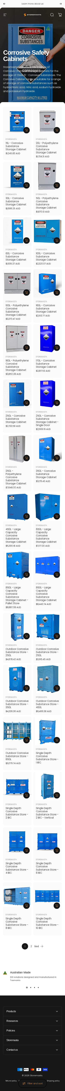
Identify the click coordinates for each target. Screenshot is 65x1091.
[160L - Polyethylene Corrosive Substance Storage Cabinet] (17, 338)
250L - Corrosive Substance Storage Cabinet (16, 419)
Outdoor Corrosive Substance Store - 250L (17, 652)
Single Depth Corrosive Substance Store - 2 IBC (17, 812)
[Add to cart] (26, 130)
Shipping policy (53, 1081)
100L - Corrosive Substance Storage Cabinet (46, 256)
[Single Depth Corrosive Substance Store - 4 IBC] (17, 841)
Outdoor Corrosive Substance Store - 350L (17, 704)
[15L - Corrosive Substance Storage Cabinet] (17, 121)
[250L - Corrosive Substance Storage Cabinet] (17, 394)
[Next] (60, 4)
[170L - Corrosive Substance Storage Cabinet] (47, 338)
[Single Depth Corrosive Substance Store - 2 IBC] (17, 786)
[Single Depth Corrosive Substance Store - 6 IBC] (47, 841)
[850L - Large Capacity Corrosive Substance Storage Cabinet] (47, 565)
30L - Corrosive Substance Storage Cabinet (16, 201)
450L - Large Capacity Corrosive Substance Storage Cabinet (16, 535)
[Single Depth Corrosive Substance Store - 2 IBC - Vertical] (47, 786)
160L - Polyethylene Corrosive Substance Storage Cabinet (17, 365)
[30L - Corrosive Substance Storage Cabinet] (17, 176)
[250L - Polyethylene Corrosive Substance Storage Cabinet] (17, 449)
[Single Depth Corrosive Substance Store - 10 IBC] (47, 896)
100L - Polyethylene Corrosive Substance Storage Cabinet (17, 310)
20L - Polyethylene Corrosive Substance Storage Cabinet (47, 147)
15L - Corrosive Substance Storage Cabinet (16, 146)
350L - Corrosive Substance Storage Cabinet (46, 474)
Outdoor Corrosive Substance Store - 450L (47, 704)
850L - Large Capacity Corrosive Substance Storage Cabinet (46, 594)
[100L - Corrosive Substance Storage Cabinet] (47, 231)
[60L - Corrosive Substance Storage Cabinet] (17, 231)
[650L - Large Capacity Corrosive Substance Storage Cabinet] (47, 507)
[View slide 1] (27, 987)
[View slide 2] (30, 987)
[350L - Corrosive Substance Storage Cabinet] (47, 449)
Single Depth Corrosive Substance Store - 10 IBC (47, 923)
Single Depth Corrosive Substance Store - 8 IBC (17, 923)
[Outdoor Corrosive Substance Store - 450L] (47, 679)
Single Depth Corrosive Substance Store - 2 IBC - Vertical (47, 812)
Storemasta (11, 139)
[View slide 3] (34, 987)
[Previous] (4, 4)
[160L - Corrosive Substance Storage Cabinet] (47, 283)
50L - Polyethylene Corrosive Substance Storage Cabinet (47, 202)
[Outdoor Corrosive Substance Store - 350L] (17, 679)
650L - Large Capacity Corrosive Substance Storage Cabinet (46, 535)
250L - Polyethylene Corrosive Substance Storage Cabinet (16, 477)
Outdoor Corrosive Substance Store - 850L (17, 756)
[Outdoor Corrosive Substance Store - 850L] (17, 731)
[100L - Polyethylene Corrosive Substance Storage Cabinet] (17, 283)
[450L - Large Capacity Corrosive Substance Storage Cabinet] (17, 507)
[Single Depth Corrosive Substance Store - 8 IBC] (17, 896)
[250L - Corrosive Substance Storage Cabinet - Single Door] (47, 394)
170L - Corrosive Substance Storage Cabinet (46, 364)
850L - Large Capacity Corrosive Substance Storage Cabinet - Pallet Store (17, 595)
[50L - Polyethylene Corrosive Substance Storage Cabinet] (47, 176)
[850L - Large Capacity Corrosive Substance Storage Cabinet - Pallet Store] (17, 565)
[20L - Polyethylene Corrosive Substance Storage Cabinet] (47, 121)
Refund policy (11, 1081)
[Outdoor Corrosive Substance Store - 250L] (17, 627)
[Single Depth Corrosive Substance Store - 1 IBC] (47, 731)
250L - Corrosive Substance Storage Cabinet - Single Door (47, 420)
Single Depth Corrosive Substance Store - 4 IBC (17, 868)
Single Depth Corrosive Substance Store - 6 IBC (47, 868)
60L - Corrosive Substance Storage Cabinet (16, 256)
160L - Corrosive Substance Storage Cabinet (46, 308)
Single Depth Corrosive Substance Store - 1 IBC (47, 757)
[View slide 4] (38, 987)
